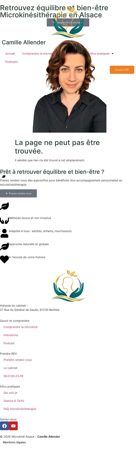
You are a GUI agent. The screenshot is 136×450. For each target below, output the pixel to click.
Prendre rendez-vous (18, 360)
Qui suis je (10, 392)
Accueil (10, 53)
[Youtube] (13, 425)
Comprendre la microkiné (39, 53)
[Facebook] (4, 425)
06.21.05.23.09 (13, 376)
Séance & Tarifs (14, 400)
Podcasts (11, 61)
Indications (70, 53)
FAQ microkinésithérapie (20, 409)
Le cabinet (11, 368)
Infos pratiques (99, 53)
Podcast (9, 343)
